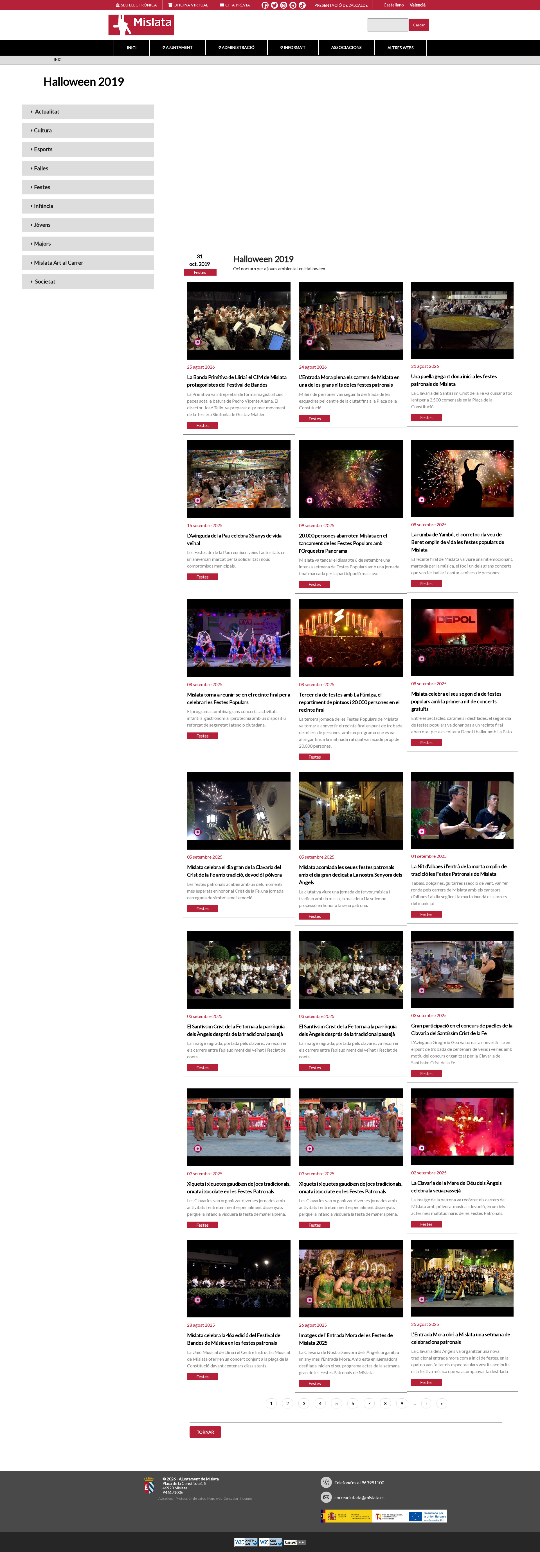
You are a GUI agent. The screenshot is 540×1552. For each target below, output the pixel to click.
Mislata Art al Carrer (58, 262)
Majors (42, 243)
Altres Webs (401, 47)
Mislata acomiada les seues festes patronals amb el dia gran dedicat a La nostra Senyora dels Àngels (350, 874)
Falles (41, 168)
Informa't (294, 47)
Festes (42, 187)
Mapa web (214, 1498)
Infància (43, 206)
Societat (44, 281)
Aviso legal (166, 1498)
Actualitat (46, 111)
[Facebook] (265, 5)
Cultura (43, 130)
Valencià (418, 4)
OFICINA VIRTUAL (191, 5)
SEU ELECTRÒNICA (139, 5)
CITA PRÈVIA (237, 5)
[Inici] (138, 24)
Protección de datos (191, 1498)
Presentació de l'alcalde (341, 5)
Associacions (346, 47)
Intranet (246, 1498)
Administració (238, 47)
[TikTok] (302, 5)
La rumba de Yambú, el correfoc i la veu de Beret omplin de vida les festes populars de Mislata (457, 542)
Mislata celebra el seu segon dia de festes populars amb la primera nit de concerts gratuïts (456, 701)
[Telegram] (293, 5)
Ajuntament (179, 47)
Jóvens (42, 224)
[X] (274, 5)
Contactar (231, 1498)
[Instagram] (283, 5)
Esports (43, 149)
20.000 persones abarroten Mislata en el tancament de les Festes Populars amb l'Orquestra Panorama (343, 543)
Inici (132, 47)
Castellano (394, 4)
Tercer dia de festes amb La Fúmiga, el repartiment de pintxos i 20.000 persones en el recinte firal (349, 702)
